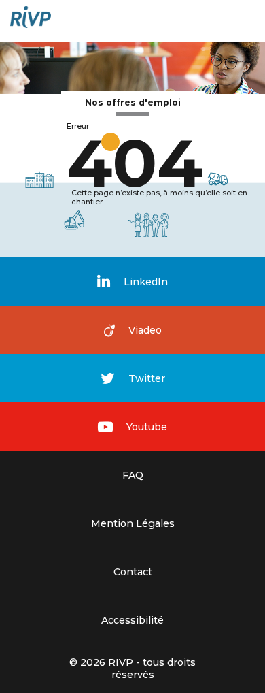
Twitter (146, 378)
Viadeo (145, 330)
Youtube (146, 427)
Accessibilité (132, 620)
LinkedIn (146, 282)
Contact (132, 572)
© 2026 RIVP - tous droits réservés (132, 668)
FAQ (132, 475)
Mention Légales (133, 523)
